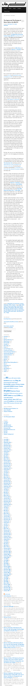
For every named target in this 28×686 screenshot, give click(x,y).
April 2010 (6, 545)
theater (14, 311)
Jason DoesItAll (7, 410)
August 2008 (6, 575)
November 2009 (7, 552)
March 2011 (6, 528)
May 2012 (6, 510)
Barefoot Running (8, 339)
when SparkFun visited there (13, 99)
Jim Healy (14, 395)
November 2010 (7, 534)
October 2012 (7, 503)
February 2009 (7, 566)
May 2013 (6, 492)
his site (9, 75)
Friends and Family (8, 350)
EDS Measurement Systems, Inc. (11, 408)
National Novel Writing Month (10, 362)
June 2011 (6, 525)
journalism (6, 307)
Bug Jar (18, 380)
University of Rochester (14, 403)
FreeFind (10, 327)
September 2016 (7, 442)
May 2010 (6, 543)
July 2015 (6, 453)
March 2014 (6, 477)
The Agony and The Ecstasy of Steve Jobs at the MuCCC (12, 21)
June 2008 (6, 578)
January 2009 (7, 568)
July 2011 (6, 524)
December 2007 (7, 587)
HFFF (6, 395)
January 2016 (7, 444)
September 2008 (7, 574)
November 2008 (7, 571)
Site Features (7, 368)
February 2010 (7, 548)
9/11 (4, 378)
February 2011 (7, 530)
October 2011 (7, 521)
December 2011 (7, 518)
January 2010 (7, 549)
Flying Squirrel (7, 393)
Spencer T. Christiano (16, 49)
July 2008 (6, 577)
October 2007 (7, 590)
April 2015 (6, 457)
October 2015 (7, 448)
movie (5, 397)
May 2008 (6, 580)
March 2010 (6, 546)
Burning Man (6, 342)
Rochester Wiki (7, 428)
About (14, 8)
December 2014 (7, 463)
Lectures (21, 303)
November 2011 (7, 519)
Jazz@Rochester (7, 425)
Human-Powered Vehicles (9, 351)
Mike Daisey (18, 48)
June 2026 (6, 439)
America (9, 378)
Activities (6, 336)
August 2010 (6, 539)
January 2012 (7, 516)
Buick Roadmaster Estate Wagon (11, 382)
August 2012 (6, 506)
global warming (15, 393)
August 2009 (6, 557)
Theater (13, 305)
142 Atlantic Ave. (18, 36)
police (20, 399)
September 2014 (7, 468)
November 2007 (7, 589)
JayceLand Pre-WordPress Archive (11, 321)
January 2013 (7, 498)
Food (5, 347)
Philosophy (6, 305)
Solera (5, 403)
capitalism (13, 384)
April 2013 (6, 493)
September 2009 (7, 555)
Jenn (10, 395)
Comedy (5, 344)
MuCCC (21, 307)
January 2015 (7, 462)
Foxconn (9, 306)
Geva (11, 393)
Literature (6, 357)
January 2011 (7, 531)
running (20, 401)
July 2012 (6, 507)
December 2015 (7, 445)
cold (5, 388)
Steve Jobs (14, 310)
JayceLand (7, 594)
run (17, 401)
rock (15, 401)
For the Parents (16, 303)
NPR (5, 308)
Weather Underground (8, 434)
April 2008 (6, 581)
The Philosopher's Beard (9, 416)
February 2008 (7, 584)
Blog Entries (10, 303)
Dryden (7, 390)
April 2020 (6, 441)
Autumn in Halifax (17, 378)
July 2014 (6, 471)
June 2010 (6, 542)
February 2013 (7, 496)
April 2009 (6, 563)
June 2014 (6, 472)
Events (10, 8)
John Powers (13, 306)
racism (5, 401)
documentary (15, 388)
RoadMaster (11, 401)
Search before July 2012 (9, 326)
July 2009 (6, 559)
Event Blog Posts (7, 318)
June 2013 (6, 490)
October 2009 (7, 554)
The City (5, 432)
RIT (7, 401)
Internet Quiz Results (8, 353)
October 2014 (7, 466)
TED (8, 403)
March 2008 (6, 583)
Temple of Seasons (8, 411)
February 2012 (7, 515)
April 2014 (6, 475)
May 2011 (6, 527)
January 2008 (7, 586)
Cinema (22, 384)
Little (19, 395)
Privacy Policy (6, 11)
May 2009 (6, 562)
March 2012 (6, 513)
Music (5, 360)
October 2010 (7, 536)
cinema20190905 (9, 386)
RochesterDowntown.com (9, 429)
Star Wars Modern (7, 310)
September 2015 (7, 450)
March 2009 (6, 565)
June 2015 (6, 454)
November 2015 (7, 447)
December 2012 (7, 500)
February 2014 (7, 478)
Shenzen (8, 308)
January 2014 (7, 480)
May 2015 (6, 456)
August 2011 (6, 522)
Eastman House (15, 391)
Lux (22, 395)
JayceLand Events (8, 354)
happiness (20, 393)
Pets (5, 364)
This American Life (8, 163)
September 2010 (7, 537)
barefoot (6, 380)
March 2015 (6, 459)
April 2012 (6, 512)
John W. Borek (20, 306)
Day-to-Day (6, 345)
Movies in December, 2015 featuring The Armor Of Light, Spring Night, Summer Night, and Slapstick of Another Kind (14, 629)
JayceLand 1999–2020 (8, 606)
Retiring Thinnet (7, 617)
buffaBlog (6, 422)
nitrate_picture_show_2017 (11, 399)
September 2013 (7, 486)
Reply (7, 312)
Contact (19, 8)
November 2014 (7, 465)
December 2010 (7, 533)
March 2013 (6, 495)
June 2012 (6, 509)
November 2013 (7, 483)
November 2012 (7, 501)
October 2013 (7, 484)
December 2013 (7, 481)
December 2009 (7, 551)
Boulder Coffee (12, 380)
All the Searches (7, 596)
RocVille (5, 431)
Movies (5, 359)
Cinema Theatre (18, 386)
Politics (10, 305)
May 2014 (6, 474)
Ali (7, 377)
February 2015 (7, 460)
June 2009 (6, 560)
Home (5, 8)
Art (4, 338)
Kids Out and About (8, 426)
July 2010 (6, 540)
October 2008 (7, 572)
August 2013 (6, 487)
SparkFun (12, 308)
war (21, 403)
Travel (5, 371)
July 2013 (6, 489)
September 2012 (7, 504)
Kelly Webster (19, 184)
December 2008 (7, 569)
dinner (11, 388)
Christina (18, 384)
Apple (20, 305)
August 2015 (6, 451)
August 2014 (6, 469)
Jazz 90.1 (6, 423)
